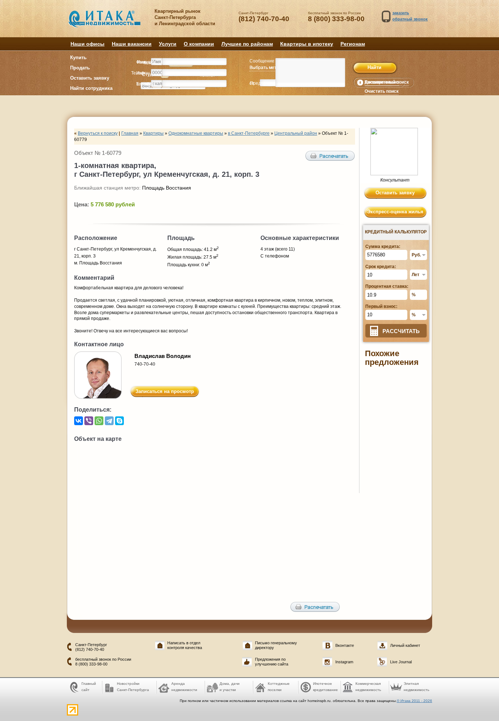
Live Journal (401, 662)
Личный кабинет (405, 645)
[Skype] (119, 420)
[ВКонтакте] (78, 420)
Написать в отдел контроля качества (184, 645)
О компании (199, 44)
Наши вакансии (132, 44)
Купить (78, 57)
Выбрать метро (266, 67)
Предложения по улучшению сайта (271, 661)
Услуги (167, 44)
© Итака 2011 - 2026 (414, 701)
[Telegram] (109, 420)
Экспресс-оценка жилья (395, 211)
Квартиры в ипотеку (306, 44)
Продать (80, 67)
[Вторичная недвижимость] (110, 22)
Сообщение (262, 61)
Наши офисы (87, 44)
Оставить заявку (89, 78)
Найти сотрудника (91, 88)
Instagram (344, 662)
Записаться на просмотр (165, 391)
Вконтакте (344, 645)
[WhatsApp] (99, 420)
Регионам (352, 44)
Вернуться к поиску (98, 133)
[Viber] (88, 420)
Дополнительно (382, 82)
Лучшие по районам (247, 44)
